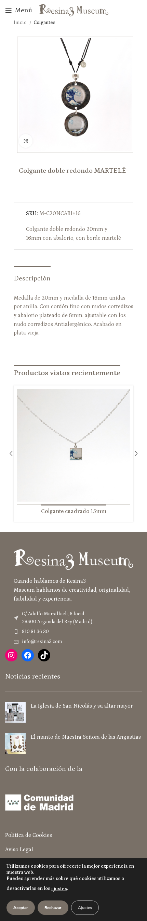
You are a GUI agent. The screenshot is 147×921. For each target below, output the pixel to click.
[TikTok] (44, 655)
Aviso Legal (19, 849)
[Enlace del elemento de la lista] (73, 631)
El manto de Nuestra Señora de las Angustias (86, 737)
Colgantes (44, 22)
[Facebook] (28, 655)
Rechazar (53, 907)
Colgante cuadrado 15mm (73, 511)
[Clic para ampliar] (25, 141)
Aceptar (20, 907)
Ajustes (85, 907)
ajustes (59, 889)
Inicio (21, 22)
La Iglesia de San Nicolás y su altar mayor (82, 706)
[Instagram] (11, 655)
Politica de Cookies (28, 835)
